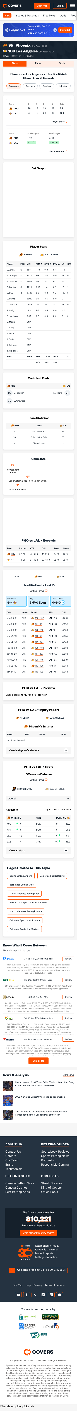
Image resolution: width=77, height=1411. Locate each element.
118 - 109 (39, 666)
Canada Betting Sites (19, 1183)
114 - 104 (39, 642)
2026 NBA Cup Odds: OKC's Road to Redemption (40, 1096)
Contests (50, 1176)
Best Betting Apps (17, 1192)
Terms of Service (54, 1285)
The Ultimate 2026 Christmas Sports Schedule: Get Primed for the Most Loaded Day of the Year (41, 1113)
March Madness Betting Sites (24, 893)
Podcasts (47, 1160)
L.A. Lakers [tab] (51, 254)
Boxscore (14, 86)
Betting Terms (37, 590)
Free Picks (49, 15)
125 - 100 (39, 648)
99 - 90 (38, 624)
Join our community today (38, 1232)
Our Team (11, 1160)
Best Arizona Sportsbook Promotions (28, 902)
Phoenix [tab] (29, 254)
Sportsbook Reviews (55, 1151)
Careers (10, 1156)
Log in (60, 5)
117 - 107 (39, 654)
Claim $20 (65, 30)
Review (68, 958)
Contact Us (13, 1151)
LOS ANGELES (57, 717)
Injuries (63, 86)
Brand (9, 1164)
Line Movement (57, 151)
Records (30, 86)
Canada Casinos (16, 1187)
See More (39, 1060)
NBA (7, 15)
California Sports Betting (52, 875)
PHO (13, 554)
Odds (63, 15)
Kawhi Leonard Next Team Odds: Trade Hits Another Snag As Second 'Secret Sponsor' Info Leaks (44, 1084)
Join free (42, 5)
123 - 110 (39, 630)
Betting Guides (55, 1144)
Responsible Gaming (55, 1164)
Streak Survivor (51, 1183)
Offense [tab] (24, 789)
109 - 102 (39, 618)
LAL (13, 559)
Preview (47, 86)
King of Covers (51, 1187)
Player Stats (58, 121)
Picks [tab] (38, 63)
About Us (13, 1144)
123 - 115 (39, 660)
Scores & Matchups (27, 15)
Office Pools (49, 1192)
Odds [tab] (62, 63)
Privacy (37, 1285)
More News (68, 1074)
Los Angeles (27, 51)
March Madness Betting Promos (25, 911)
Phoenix (23, 45)
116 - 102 (39, 672)
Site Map (18, 1285)
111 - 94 (38, 636)
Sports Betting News (55, 1156)
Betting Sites (17, 1176)
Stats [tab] (14, 63)
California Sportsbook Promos (24, 920)
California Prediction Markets (24, 929)
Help (28, 1285)
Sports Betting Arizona (20, 875)
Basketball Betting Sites (21, 884)
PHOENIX (24, 717)
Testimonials (13, 1169)
